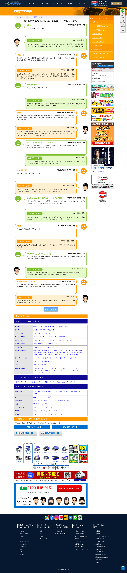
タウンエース (52, 414)
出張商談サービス (99, 30)
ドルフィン (61, 400)
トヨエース (42, 414)
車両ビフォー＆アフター (101, 53)
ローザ (35, 393)
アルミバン (36, 361)
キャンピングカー (64, 350)
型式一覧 (59, 531)
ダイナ (35, 414)
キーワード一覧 (61, 533)
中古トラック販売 (79, 531)
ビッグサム (44, 407)
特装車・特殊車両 (20, 350)
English (97, 562)
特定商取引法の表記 (100, 554)
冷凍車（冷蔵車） (38, 343)
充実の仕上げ (96, 49)
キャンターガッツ (47, 391)
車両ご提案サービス (80, 546)
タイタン (36, 411)
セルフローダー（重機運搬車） (57, 337)
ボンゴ (55, 411)
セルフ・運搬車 (20, 337)
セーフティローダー (39, 337)
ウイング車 (23, 531)
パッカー (29, 17)
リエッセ (69, 400)
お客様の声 (98, 544)
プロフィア (52, 400)
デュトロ (36, 400)
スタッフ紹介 (98, 34)
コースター (61, 414)
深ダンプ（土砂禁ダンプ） (47, 330)
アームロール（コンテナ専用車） (53, 354)
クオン (51, 407)
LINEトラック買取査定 (81, 536)
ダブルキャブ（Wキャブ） (49, 326)
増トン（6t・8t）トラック (53, 382)
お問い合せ (98, 559)
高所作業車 (36, 350)
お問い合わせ (117, 3)
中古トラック (20, 17)
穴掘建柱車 (45, 350)
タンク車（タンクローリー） (56, 352)
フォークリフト (75, 368)
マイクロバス (42, 365)
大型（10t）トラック (68, 382)
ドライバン (45, 361)
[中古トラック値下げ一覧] (83, 458)
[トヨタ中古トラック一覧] (53, 467)
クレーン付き (19, 333)
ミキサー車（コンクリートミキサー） (45, 340)
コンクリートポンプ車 (65, 340)
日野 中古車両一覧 (51, 309)
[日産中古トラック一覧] (62, 467)
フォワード (42, 397)
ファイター (58, 391)
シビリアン (44, 404)
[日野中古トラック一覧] (35, 467)
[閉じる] (122, 31)
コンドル (36, 407)
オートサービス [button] (57, 3)
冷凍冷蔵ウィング (51, 343)
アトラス (36, 404)
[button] (51, 309)
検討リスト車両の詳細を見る (106, 65)
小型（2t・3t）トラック (21, 382)
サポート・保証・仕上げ (99, 18)
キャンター (36, 391)
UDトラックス (19, 407)
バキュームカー (77, 350)
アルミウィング (38, 347)
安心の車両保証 (97, 45)
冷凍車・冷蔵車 (20, 343)
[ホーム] (13, 3)
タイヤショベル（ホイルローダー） (44, 370)
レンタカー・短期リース (81, 549)
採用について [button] (83, 3)
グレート (66, 391)
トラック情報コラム (100, 546)
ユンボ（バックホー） (40, 368)
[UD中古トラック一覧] (48, 467)
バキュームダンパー (39, 352)
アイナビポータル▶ (97, 171)
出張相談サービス (69, 427)
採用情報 (97, 533)
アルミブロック (64, 326)
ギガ (49, 397)
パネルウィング (49, 347)
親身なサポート (97, 22)
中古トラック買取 (79, 533)
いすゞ (17, 397)
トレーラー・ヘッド (21, 358)
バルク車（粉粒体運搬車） (75, 352)
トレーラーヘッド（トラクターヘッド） (45, 358)
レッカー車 (54, 350)
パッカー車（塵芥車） (73, 354)
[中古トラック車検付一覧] (73, 458)
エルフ (35, 397)
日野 (35, 17)
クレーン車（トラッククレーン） (43, 333)
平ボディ (18, 326)
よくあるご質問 (99, 42)
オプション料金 (99, 57)
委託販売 (77, 539)
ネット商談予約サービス (31, 427)
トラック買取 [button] (44, 3)
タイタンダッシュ (46, 411)
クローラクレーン (72, 370)
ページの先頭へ (123, 569)
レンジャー (44, 400)
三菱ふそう (18, 391)
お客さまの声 (98, 38)
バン (16, 361)
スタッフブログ (99, 551)
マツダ (17, 411)
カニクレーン (61, 370)
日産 (16, 404)
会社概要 (97, 531)
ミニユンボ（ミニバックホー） (58, 368)
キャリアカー (37, 354)
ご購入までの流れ (100, 539)
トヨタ (17, 414)
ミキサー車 (18, 340)
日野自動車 (18, 400)
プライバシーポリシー (101, 557)
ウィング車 (18, 347)
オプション (78, 541)
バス (16, 365)
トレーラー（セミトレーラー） (69, 358)
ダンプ (17, 330)
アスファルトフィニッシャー (42, 372)
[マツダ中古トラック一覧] (57, 467)
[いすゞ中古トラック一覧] (39, 467)
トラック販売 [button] (31, 3)
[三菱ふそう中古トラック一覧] (44, 467)
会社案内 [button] (70, 3)
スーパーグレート (76, 391)
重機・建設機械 (20, 368)
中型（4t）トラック (37, 382)
